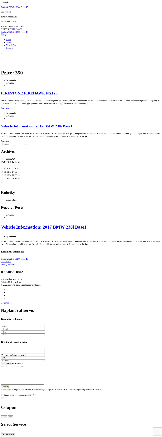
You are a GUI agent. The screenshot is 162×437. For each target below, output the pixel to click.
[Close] (11, 303)
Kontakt (9, 48)
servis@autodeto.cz (9, 264)
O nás (8, 42)
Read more (5, 108)
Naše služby (11, 45)
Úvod (8, 39)
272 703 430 (17, 29)
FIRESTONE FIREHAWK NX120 (29, 93)
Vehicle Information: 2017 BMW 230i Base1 (36, 126)
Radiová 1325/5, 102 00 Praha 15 (14, 7)
